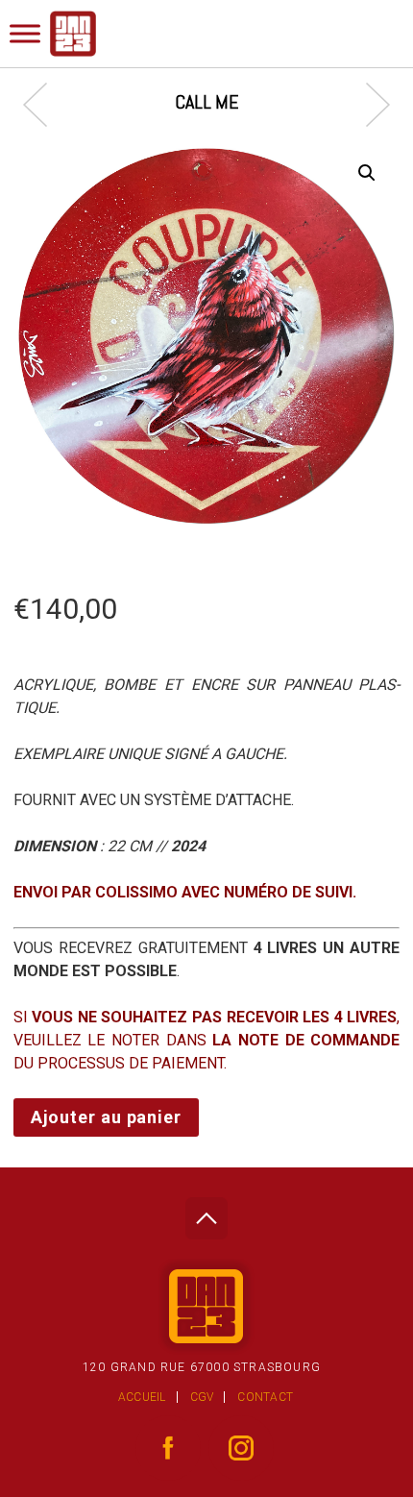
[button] (367, 173)
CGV (202, 1397)
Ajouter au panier (106, 1117)
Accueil (142, 1397)
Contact (265, 1397)
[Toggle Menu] (25, 33)
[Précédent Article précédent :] (45, 104)
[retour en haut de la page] (206, 1213)
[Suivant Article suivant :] (368, 104)
